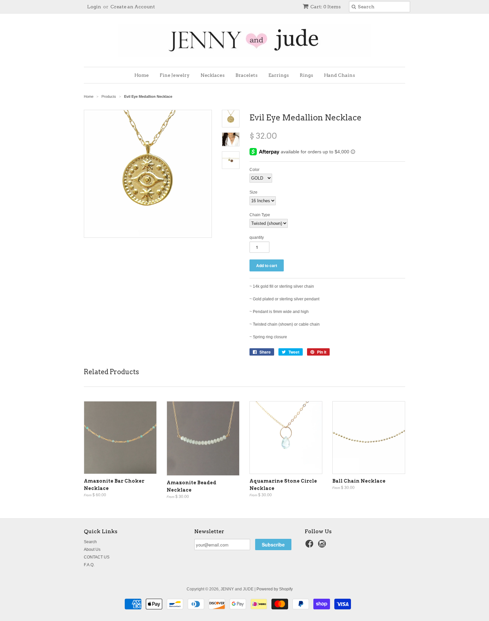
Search (90, 542)
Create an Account (132, 6)
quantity (256, 237)
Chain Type (259, 215)
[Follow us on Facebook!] (310, 546)
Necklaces (213, 75)
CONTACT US (96, 557)
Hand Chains (339, 75)
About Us (92, 549)
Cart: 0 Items (325, 6)
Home (141, 75)
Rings (306, 75)
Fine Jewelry (175, 75)
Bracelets (246, 75)
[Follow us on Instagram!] (323, 546)
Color (254, 169)
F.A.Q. (89, 564)
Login (94, 6)
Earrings (278, 75)
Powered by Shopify (274, 589)
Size (253, 192)
